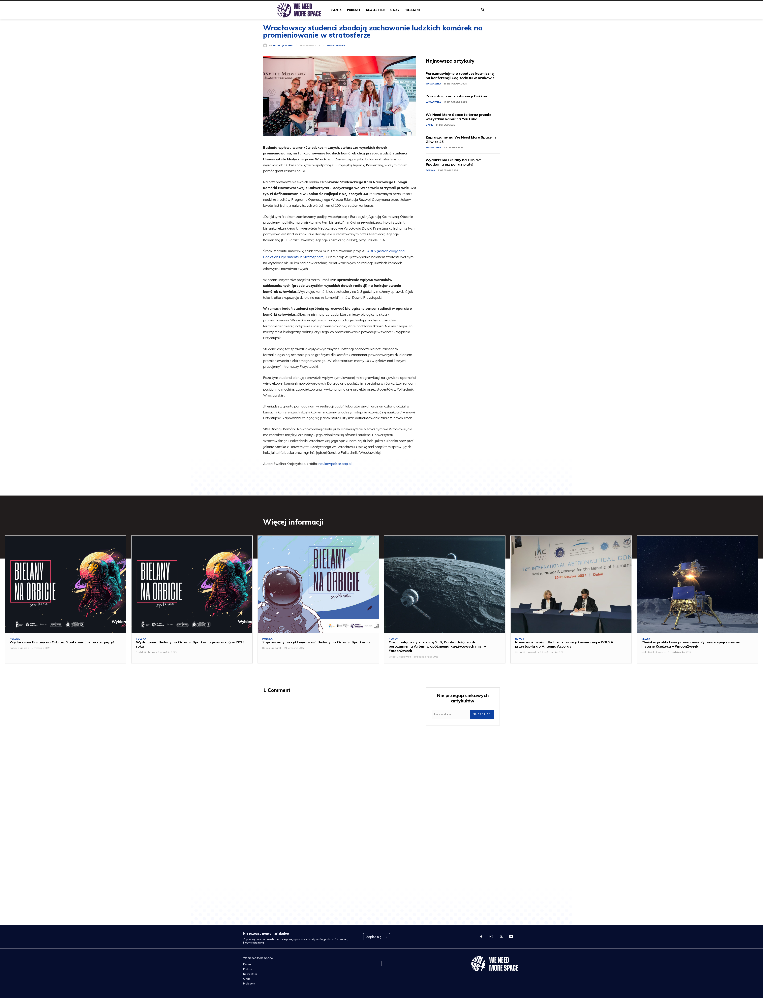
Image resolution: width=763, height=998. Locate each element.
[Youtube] (511, 937)
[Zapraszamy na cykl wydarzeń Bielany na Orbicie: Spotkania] (318, 584)
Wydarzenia (433, 83)
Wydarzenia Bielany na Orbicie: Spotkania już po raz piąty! (453, 162)
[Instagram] (491, 937)
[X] (501, 937)
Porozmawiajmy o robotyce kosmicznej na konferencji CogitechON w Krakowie (460, 75)
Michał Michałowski (400, 656)
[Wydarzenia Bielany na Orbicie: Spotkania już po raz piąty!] (65, 584)
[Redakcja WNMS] (266, 46)
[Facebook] (481, 937)
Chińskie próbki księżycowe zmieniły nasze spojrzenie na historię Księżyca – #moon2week (690, 644)
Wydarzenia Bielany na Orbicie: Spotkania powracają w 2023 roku (190, 644)
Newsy (331, 46)
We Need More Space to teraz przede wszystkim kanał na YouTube (458, 116)
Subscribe (481, 714)
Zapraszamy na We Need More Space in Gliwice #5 (461, 139)
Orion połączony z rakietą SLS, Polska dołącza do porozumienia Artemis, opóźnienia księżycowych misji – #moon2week (437, 646)
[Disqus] (339, 748)
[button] (483, 10)
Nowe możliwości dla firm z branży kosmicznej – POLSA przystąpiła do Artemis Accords (564, 644)
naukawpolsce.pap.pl (334, 464)
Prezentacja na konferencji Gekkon (456, 96)
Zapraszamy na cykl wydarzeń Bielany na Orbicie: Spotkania (316, 642)
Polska (340, 46)
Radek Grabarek (19, 647)
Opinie (429, 124)
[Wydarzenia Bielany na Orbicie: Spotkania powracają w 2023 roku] (192, 584)
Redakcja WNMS (283, 46)
